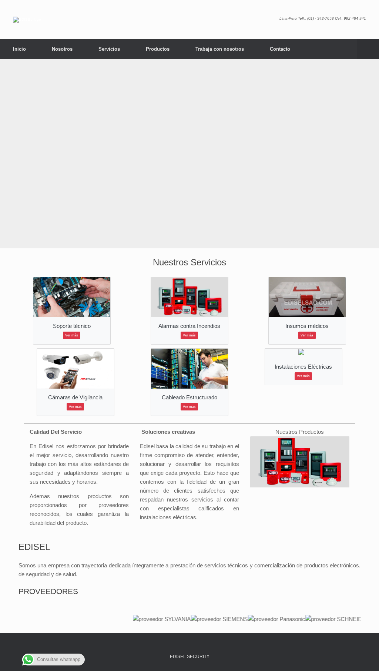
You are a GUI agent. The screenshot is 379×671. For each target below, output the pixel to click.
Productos (158, 49)
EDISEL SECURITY (189, 656)
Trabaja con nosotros (219, 49)
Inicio (19, 49)
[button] (368, 49)
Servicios (109, 49)
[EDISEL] (27, 20)
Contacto (280, 49)
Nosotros (62, 49)
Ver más (71, 335)
